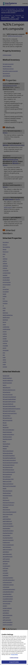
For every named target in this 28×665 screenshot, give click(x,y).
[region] (14, 647)
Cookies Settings (14, 657)
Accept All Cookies (14, 662)
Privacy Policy (14, 654)
